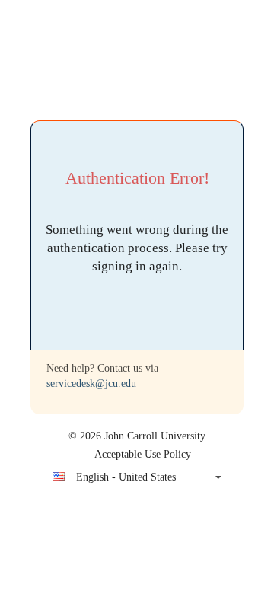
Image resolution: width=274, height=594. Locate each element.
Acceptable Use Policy (142, 454)
